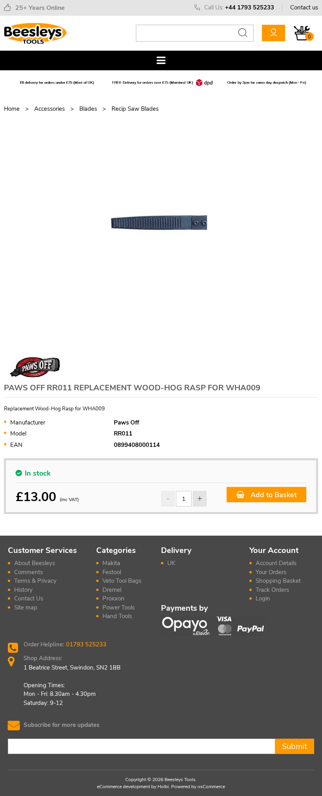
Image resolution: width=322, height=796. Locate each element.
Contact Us (28, 598)
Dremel (111, 590)
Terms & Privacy (35, 581)
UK (171, 563)
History (23, 590)
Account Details (276, 563)
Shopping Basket (278, 581)
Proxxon (113, 598)
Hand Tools (117, 616)
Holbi (163, 786)
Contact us (304, 7)
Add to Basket (272, 495)
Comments (28, 572)
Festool (111, 572)
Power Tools (118, 607)
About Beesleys (34, 563)
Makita (111, 563)
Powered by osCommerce (198, 786)
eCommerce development (123, 786)
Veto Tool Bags (121, 581)
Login (263, 598)
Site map (25, 607)
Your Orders (271, 572)
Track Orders (272, 590)
